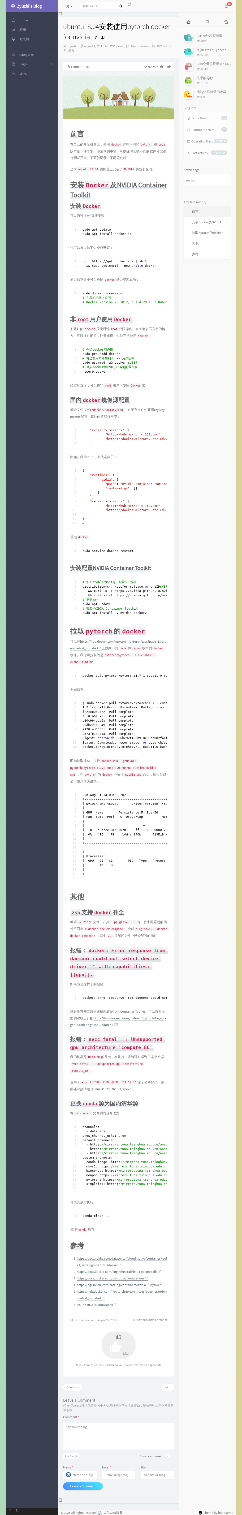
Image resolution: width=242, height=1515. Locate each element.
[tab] (188, 21)
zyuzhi (72, 46)
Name (68, 1467)
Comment (71, 1417)
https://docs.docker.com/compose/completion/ (110, 1278)
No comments (139, 46)
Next (167, 1387)
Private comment (151, 1456)
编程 (71, 50)
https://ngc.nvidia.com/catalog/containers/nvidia (111, 1285)
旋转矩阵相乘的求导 (211, 92)
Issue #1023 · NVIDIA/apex (111, 1089)
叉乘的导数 (205, 78)
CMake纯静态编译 (209, 36)
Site (143, 1467)
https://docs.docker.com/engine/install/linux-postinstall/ (117, 1272)
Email (107, 1467)
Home (75, 67)
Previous (72, 1387)
